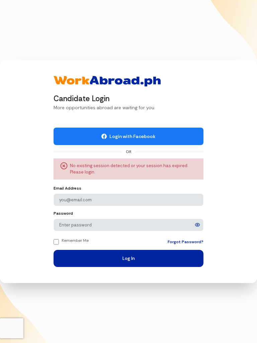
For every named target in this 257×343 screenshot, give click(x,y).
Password (63, 213)
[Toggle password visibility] (197, 224)
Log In (128, 258)
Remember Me (75, 240)
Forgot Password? (185, 242)
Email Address (67, 188)
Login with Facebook (132, 136)
